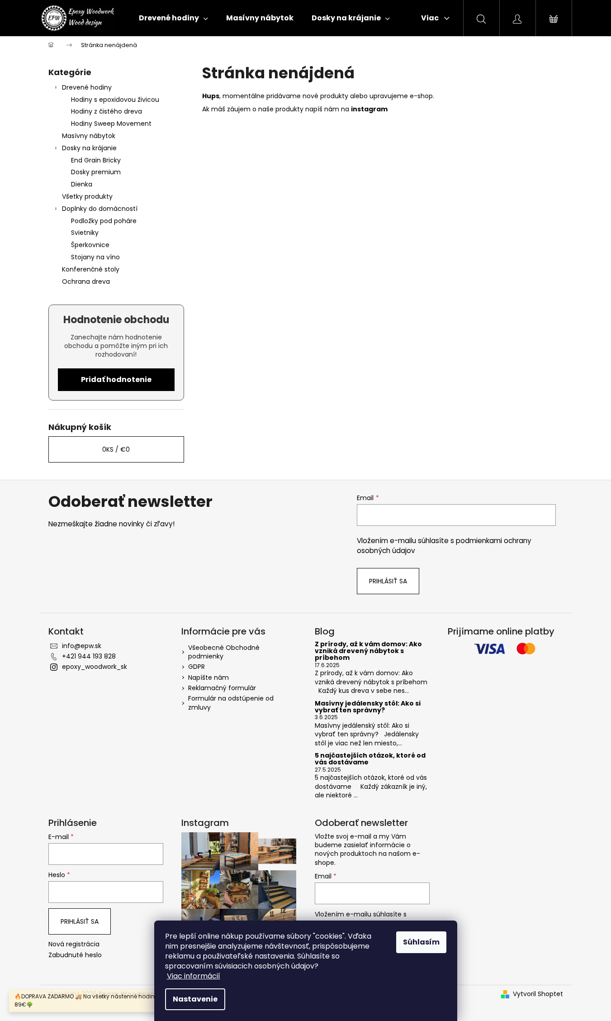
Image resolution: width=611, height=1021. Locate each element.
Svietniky (85, 232)
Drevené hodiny (87, 87)
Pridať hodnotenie (116, 379)
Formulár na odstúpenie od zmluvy (231, 702)
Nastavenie (195, 999)
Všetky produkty (87, 196)
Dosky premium (96, 172)
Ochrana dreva (86, 281)
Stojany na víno (95, 257)
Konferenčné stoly (90, 269)
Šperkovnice (90, 244)
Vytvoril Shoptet (538, 994)
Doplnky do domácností (99, 208)
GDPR (196, 666)
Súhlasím (421, 942)
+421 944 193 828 (89, 656)
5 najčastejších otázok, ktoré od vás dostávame (370, 759)
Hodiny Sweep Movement (111, 123)
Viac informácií (193, 976)
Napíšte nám (208, 677)
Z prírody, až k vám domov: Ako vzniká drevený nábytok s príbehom (368, 651)
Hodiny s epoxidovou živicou (115, 99)
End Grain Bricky (96, 160)
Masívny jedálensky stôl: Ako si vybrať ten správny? (368, 707)
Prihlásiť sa (388, 581)
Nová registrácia (73, 944)
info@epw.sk (81, 645)
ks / (116, 449)
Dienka (81, 184)
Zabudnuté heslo (75, 955)
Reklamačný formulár (222, 687)
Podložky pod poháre (104, 220)
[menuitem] (173, 18)
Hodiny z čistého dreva (106, 111)
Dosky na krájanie (89, 148)
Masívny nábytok (88, 135)
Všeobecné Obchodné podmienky (224, 652)
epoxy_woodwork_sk (94, 666)
